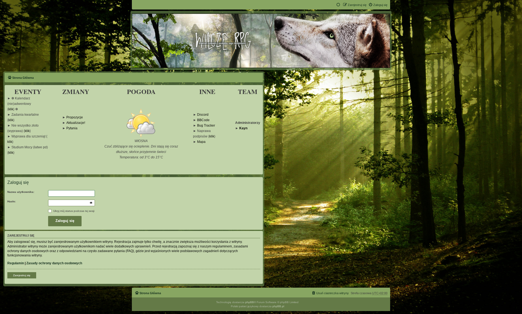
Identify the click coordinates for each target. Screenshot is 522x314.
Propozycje (74, 117)
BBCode (203, 120)
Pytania (71, 128)
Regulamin (15, 263)
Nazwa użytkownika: (20, 191)
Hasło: (11, 201)
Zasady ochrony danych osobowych (54, 263)
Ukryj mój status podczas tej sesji (73, 210)
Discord (203, 115)
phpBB (249, 302)
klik (10, 109)
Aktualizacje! (75, 123)
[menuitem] (377, 5)
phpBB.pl (278, 306)
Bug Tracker (206, 125)
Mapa (201, 142)
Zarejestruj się (21, 275)
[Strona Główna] (261, 40)
